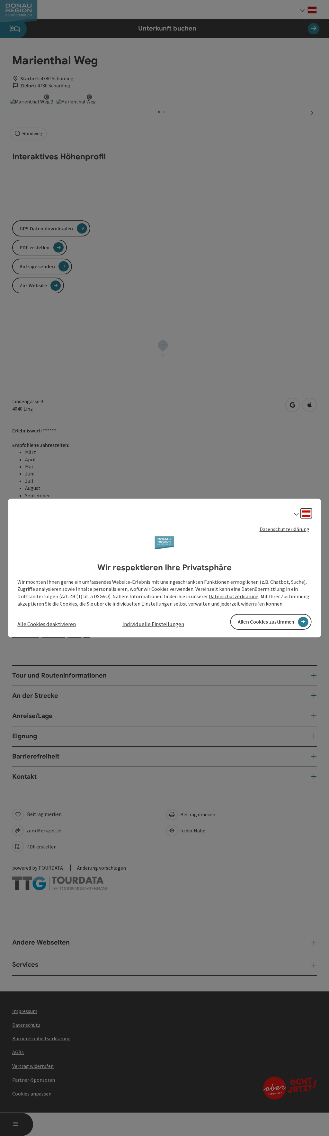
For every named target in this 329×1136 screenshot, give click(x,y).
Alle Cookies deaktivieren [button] (46, 624)
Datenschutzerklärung (284, 529)
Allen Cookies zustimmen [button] (266, 621)
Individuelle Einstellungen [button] (153, 624)
